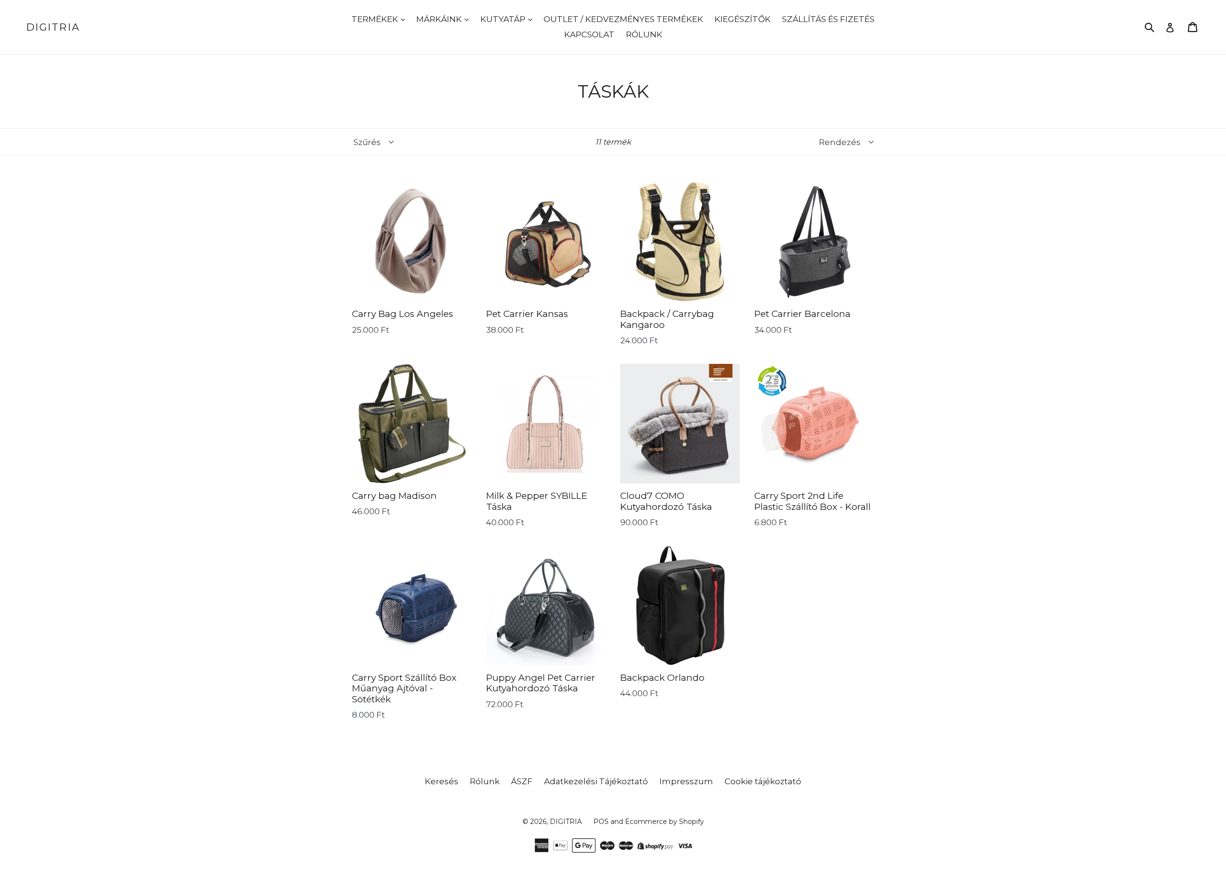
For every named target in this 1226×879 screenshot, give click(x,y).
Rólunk (484, 781)
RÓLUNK (644, 34)
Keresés (441, 781)
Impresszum (686, 781)
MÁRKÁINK (440, 19)
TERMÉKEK (376, 19)
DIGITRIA (53, 27)
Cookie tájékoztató (763, 781)
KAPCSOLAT (589, 34)
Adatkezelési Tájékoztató (596, 781)
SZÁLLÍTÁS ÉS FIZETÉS (828, 19)
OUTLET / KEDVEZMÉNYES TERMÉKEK (623, 19)
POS (601, 821)
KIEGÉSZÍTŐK (743, 19)
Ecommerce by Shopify (664, 821)
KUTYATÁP (503, 19)
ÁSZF (522, 781)
